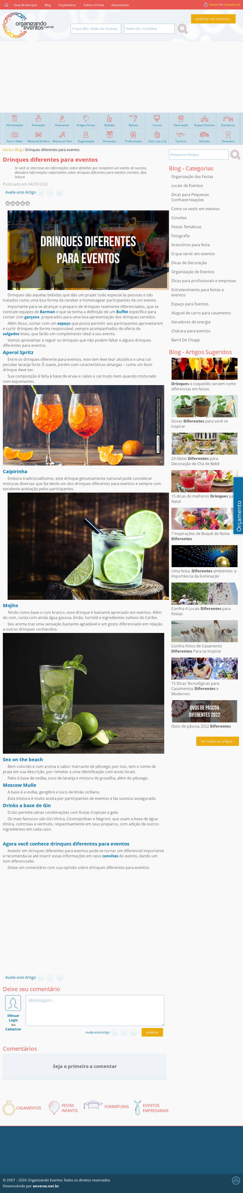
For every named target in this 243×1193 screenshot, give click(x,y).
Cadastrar (13, 1029)
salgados (11, 333)
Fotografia (180, 235)
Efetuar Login (13, 1017)
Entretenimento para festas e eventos (197, 292)
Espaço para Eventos (190, 304)
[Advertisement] (121, 77)
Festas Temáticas (186, 226)
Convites (179, 217)
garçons (31, 317)
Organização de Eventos (192, 271)
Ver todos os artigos (216, 741)
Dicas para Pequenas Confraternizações (190, 197)
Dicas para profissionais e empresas (203, 280)
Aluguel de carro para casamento (201, 313)
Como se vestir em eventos (195, 208)
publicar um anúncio (212, 19)
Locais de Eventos (187, 185)
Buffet (122, 311)
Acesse (213, 4)
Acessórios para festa (190, 244)
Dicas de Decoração (189, 262)
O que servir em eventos (193, 253)
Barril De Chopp (185, 340)
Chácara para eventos (190, 331)
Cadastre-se (232, 4)
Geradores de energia (190, 322)
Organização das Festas (192, 176)
